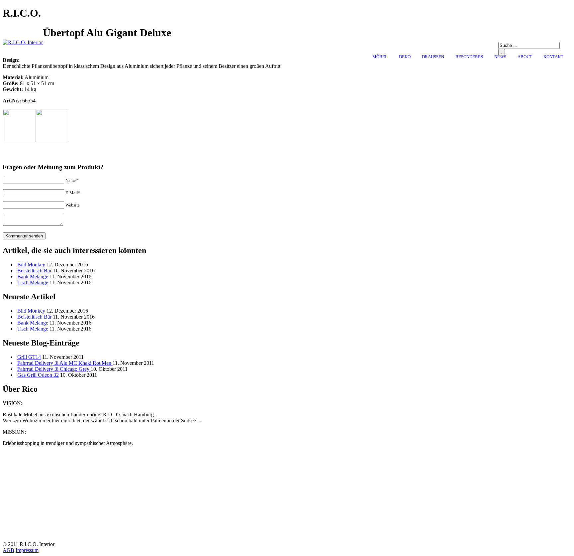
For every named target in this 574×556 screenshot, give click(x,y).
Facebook (502, 65)
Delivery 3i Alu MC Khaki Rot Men (65, 363)
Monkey (31, 264)
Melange (32, 276)
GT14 (29, 357)
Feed (512, 65)
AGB (8, 550)
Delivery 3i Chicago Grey (54, 369)
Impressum (27, 550)
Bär (34, 270)
